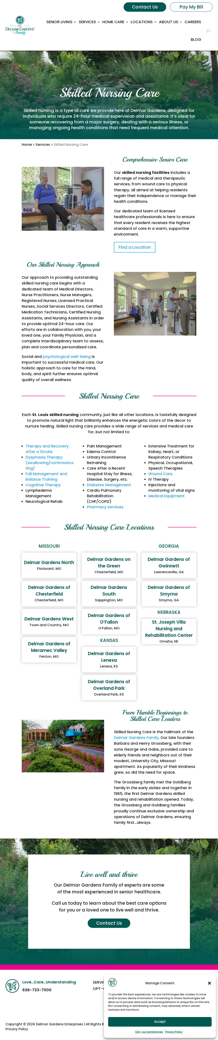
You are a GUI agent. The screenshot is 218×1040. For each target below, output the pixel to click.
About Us (168, 21)
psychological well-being (67, 356)
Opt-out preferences (149, 1032)
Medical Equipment (166, 496)
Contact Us (145, 7)
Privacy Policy (173, 1032)
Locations (142, 21)
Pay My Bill (191, 7)
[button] (209, 983)
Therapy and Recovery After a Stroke (47, 448)
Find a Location (135, 247)
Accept (160, 1021)
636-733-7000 (37, 990)
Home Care (113, 21)
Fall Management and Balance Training (46, 476)
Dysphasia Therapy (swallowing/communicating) (49, 462)
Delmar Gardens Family (136, 737)
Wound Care (160, 473)
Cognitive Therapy (43, 484)
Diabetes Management (109, 484)
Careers (193, 21)
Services (87, 21)
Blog (196, 39)
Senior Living (59, 21)
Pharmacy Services (105, 507)
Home (27, 144)
